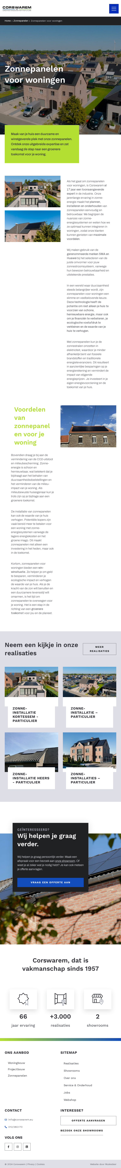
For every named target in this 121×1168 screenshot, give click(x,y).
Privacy (31, 1164)
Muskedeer (110, 1164)
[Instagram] (17, 1147)
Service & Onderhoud (78, 1085)
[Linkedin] (27, 1147)
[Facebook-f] (8, 1147)
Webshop (70, 1099)
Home (8, 21)
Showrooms (72, 1070)
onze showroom (65, 860)
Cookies (41, 1164)
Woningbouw (16, 1063)
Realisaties (71, 1063)
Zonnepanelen (20, 21)
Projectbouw (16, 1069)
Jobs (67, 1092)
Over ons (70, 1078)
